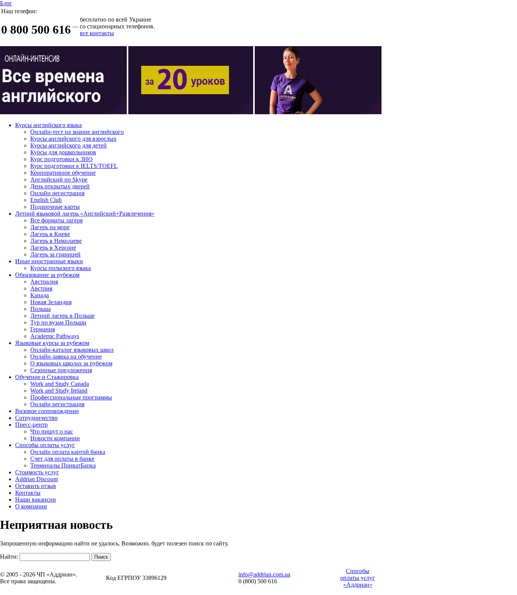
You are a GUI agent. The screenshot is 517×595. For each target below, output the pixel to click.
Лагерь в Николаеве (56, 241)
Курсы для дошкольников (63, 152)
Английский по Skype (58, 179)
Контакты (27, 492)
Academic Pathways (54, 336)
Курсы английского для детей (68, 145)
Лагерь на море (50, 227)
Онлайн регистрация (57, 193)
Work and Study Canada (59, 384)
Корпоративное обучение (63, 172)
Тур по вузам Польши (58, 322)
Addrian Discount (36, 479)
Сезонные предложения (61, 370)
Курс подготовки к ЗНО (61, 159)
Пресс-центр (31, 424)
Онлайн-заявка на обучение (66, 356)
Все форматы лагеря (56, 220)
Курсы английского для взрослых (73, 138)
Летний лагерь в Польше (62, 315)
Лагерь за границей (55, 254)
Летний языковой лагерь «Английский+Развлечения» (84, 213)
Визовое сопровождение (47, 411)
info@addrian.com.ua (264, 574)
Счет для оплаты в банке (62, 458)
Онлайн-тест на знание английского (77, 132)
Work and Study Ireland (58, 390)
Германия (42, 329)
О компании (31, 506)
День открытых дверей (60, 186)
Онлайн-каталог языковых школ (72, 349)
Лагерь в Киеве (50, 234)
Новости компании (55, 438)
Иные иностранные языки (49, 261)
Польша (40, 309)
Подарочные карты (55, 207)
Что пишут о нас (51, 431)
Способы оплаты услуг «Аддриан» (357, 578)
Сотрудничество (36, 418)
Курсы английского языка (48, 125)
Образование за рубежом (47, 275)
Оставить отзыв (35, 486)
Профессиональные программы (71, 397)
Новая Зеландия (51, 302)
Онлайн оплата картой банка (67, 452)
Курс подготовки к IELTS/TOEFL (74, 166)
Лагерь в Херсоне (53, 247)
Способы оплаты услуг (45, 445)
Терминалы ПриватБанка (63, 465)
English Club (46, 200)
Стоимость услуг (37, 472)
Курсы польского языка (60, 268)
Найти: (9, 556)
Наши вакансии (35, 499)
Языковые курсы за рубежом (52, 343)
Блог (6, 3)
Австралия (44, 281)
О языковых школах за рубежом (71, 363)
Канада (39, 295)
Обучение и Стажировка (47, 377)
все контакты (97, 33)
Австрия (41, 288)
